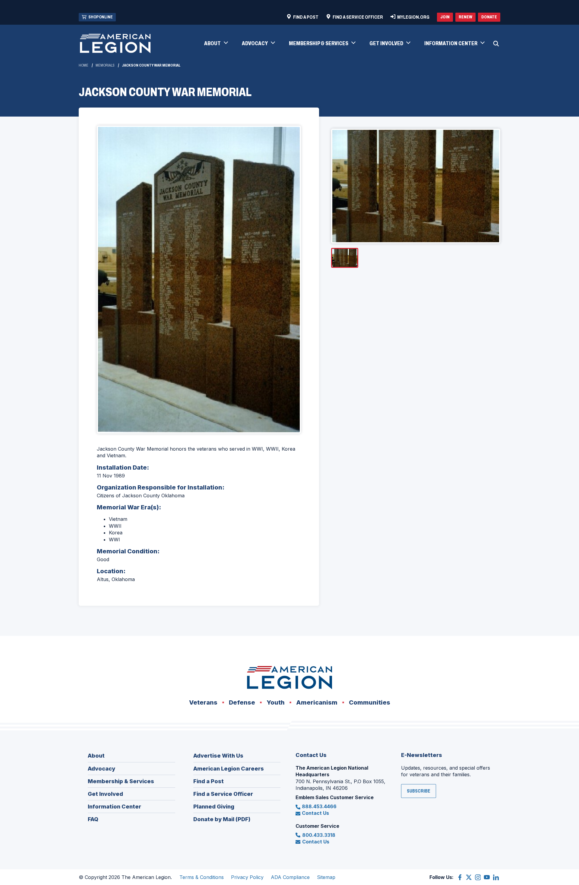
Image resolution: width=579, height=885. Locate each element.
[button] (215, 44)
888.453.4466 (319, 806)
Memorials (105, 65)
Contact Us (315, 813)
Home (83, 65)
